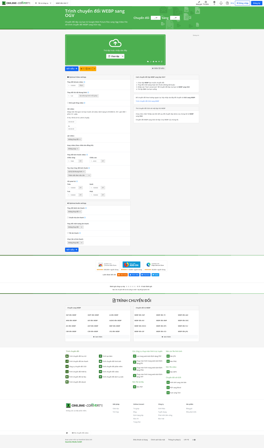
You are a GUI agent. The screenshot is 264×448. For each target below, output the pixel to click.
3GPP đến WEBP (93, 315)
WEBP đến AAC (183, 315)
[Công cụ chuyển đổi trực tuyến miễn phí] (17, 3)
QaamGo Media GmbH (73, 442)
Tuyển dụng (162, 412)
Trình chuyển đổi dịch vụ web (112, 377)
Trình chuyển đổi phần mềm (112, 366)
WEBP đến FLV (183, 326)
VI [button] (214, 4)
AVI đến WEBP (71, 326)
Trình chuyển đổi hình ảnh (111, 361)
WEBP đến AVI (139, 320)
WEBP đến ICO (161, 331)
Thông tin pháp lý (174, 440)
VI (193, 440)
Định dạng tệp (138, 415)
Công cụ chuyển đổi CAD (77, 366)
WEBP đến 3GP (139, 315)
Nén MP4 (173, 372)
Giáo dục (116, 408)
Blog (135, 412)
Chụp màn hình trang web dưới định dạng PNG (149, 369)
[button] (43, 3)
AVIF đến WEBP (93, 326)
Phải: (91, 191)
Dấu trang (123, 275)
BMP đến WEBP (114, 326)
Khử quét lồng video (76, 103)
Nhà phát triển (191, 412)
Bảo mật (161, 419)
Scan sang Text (175, 393)
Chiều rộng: (71, 158)
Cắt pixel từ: (71, 181)
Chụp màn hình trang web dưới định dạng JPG (149, 362)
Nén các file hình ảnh (174, 351)
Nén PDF (140, 387)
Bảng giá (199, 4)
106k (135, 275)
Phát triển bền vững (165, 415)
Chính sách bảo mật (158, 440)
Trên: (69, 184)
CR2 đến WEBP (114, 331)
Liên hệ (186, 440)
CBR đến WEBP (71, 331)
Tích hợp (116, 412)
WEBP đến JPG (183, 331)
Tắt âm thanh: (74, 233)
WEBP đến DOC (183, 320)
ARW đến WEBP (71, 320)
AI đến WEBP (113, 315)
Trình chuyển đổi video (110, 372)
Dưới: (91, 184)
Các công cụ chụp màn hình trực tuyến (147, 351)
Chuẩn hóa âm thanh (76, 218)
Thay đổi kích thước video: (76, 155)
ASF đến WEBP (93, 320)
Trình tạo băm (107, 356)
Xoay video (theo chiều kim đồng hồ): (80, 145)
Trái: (68, 191)
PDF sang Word (175, 387)
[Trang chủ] (67, 433)
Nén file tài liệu (138, 382)
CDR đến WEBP (93, 331)
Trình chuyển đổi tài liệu (77, 377)
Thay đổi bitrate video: (75, 82)
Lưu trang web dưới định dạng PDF (149, 356)
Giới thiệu (161, 408)
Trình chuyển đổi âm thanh (78, 361)
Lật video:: (71, 136)
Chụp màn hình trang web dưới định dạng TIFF (149, 375)
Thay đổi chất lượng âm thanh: (78, 224)
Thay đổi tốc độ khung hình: (77, 92)
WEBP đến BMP (161, 320)
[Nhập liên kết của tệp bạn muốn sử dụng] (151, 61)
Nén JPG (173, 356)
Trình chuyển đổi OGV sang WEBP (147, 101)
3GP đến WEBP (71, 315)
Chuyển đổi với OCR (173, 377)
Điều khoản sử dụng (140, 440)
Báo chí (136, 419)
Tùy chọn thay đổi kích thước (77, 168)
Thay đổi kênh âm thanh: (76, 208)
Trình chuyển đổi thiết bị (77, 372)
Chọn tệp (115, 56)
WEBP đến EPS (161, 326)
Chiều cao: (93, 158)
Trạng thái (136, 422)
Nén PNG (173, 361)
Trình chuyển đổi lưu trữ (77, 356)
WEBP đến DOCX (140, 326)
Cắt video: (70, 109)
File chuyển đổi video (81, 433)
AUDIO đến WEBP (115, 320)
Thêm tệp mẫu (158, 68)
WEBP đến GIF (139, 331)
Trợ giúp (206, 4)
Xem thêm (98, 337)
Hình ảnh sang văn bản (178, 382)
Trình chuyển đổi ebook (77, 382)
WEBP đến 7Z (160, 315)
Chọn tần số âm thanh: (75, 239)
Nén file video (171, 367)
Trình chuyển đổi (72, 351)
